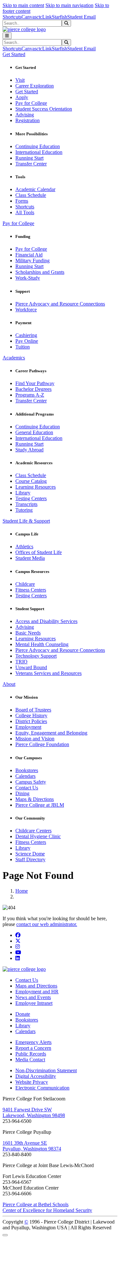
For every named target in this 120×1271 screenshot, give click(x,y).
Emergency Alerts (33, 1042)
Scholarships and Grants (39, 272)
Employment (28, 727)
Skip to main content (23, 5)
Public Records (30, 1053)
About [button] (9, 684)
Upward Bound (31, 667)
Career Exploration (34, 85)
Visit (20, 80)
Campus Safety (30, 782)
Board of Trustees (33, 709)
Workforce (26, 309)
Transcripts (26, 504)
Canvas (28, 17)
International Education (38, 152)
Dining (22, 793)
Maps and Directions (36, 986)
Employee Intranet (33, 1003)
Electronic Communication (42, 1087)
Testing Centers (31, 498)
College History (31, 715)
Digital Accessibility (35, 1076)
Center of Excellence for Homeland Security (47, 1210)
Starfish (59, 17)
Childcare (25, 584)
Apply (21, 97)
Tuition (22, 346)
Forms (21, 201)
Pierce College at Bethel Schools (35, 1204)
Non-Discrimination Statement (46, 1070)
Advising (24, 114)
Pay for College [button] (18, 223)
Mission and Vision (34, 738)
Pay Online (26, 341)
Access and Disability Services (46, 621)
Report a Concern (33, 1048)
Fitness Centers (30, 590)
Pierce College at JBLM (39, 805)
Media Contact (30, 1059)
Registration (27, 120)
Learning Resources (35, 487)
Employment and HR (37, 991)
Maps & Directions (34, 799)
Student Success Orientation (43, 109)
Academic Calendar (35, 189)
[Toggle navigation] (7, 35)
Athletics (24, 546)
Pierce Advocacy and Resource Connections (60, 304)
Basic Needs (28, 633)
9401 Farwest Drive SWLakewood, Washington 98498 (34, 1112)
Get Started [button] (14, 54)
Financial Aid (29, 254)
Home (21, 891)
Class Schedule (30, 195)
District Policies (31, 721)
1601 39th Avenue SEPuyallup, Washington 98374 (32, 1145)
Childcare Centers (33, 830)
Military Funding (32, 260)
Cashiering (26, 335)
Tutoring (24, 510)
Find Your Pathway (34, 383)
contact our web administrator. (46, 924)
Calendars (25, 776)
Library (22, 492)
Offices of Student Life (38, 552)
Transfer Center (31, 163)
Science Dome (30, 853)
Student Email (81, 17)
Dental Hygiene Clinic (38, 836)
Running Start (29, 158)
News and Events (33, 997)
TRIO (21, 661)
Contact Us (26, 787)
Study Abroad (29, 449)
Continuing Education (37, 146)
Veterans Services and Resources (48, 673)
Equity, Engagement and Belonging (51, 733)
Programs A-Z (29, 395)
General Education (34, 432)
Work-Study (27, 278)
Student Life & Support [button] (26, 521)
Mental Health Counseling (41, 644)
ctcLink (44, 17)
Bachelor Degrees (33, 389)
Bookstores (26, 770)
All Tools (24, 212)
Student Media (30, 558)
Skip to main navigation (69, 5)
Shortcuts (12, 17)
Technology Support (36, 656)
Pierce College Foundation (42, 744)
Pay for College (31, 103)
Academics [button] (14, 357)
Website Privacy (31, 1082)
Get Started (26, 91)
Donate (22, 1014)
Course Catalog (31, 481)
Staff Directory (30, 859)
